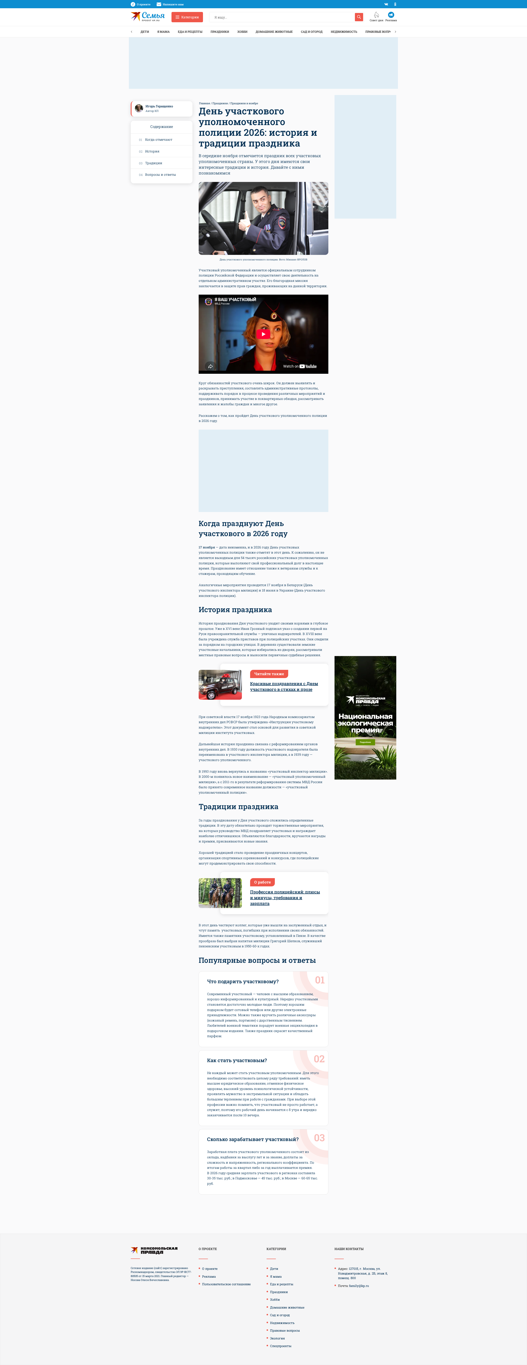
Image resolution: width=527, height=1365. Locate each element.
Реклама (209, 1276)
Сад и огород (312, 32)
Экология (277, 1338)
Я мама (163, 32)
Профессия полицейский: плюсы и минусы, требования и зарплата (285, 897)
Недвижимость (344, 32)
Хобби (242, 32)
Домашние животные (274, 32)
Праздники (220, 32)
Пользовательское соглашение (226, 1284)
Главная (204, 103)
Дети (145, 32)
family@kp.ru (359, 1286)
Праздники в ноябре (244, 103)
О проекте (210, 1269)
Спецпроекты (280, 1346)
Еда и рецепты (190, 32)
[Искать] (359, 17)
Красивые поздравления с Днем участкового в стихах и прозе (284, 686)
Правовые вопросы (381, 32)
